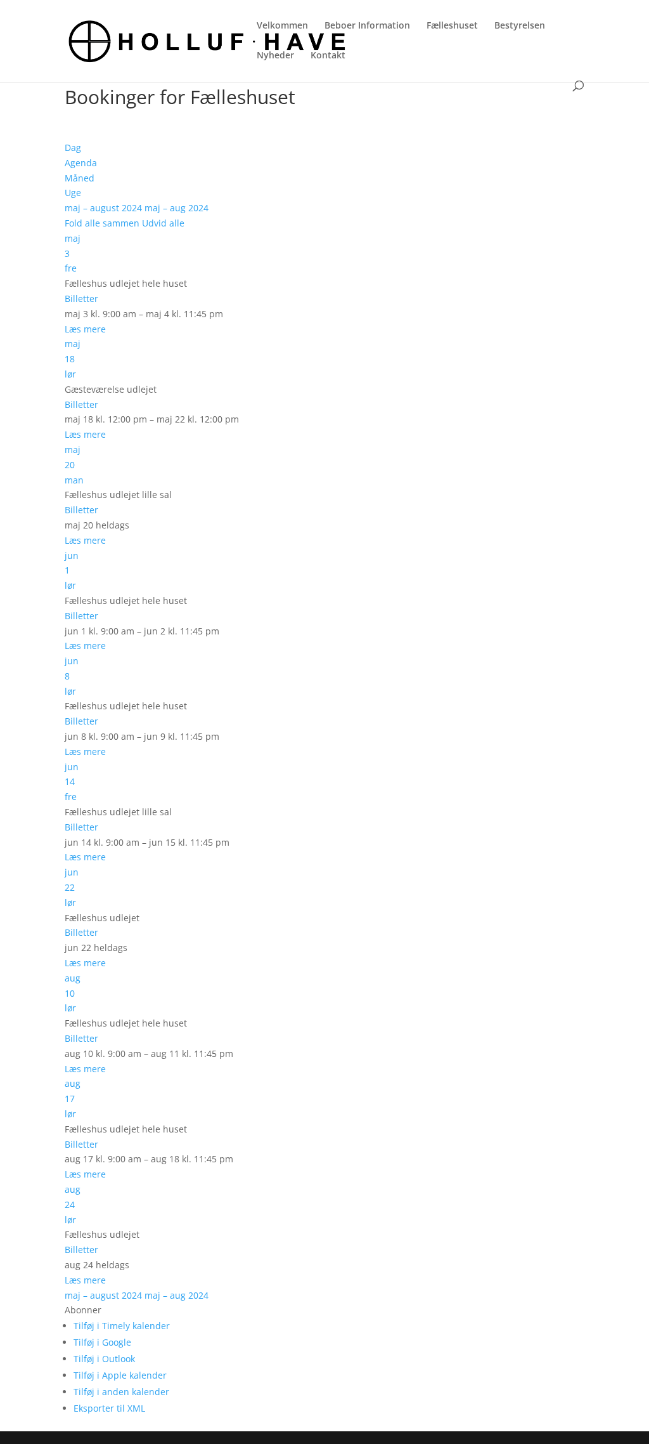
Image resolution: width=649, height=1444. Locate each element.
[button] (83, 1310)
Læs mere (85, 329)
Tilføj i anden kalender (121, 1392)
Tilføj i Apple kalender (120, 1375)
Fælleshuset (452, 26)
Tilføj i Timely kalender (122, 1326)
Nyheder (275, 56)
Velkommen (282, 26)
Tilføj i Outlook (104, 1359)
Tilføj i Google (102, 1342)
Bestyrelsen (519, 26)
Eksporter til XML (109, 1408)
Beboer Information (367, 26)
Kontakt (328, 56)
